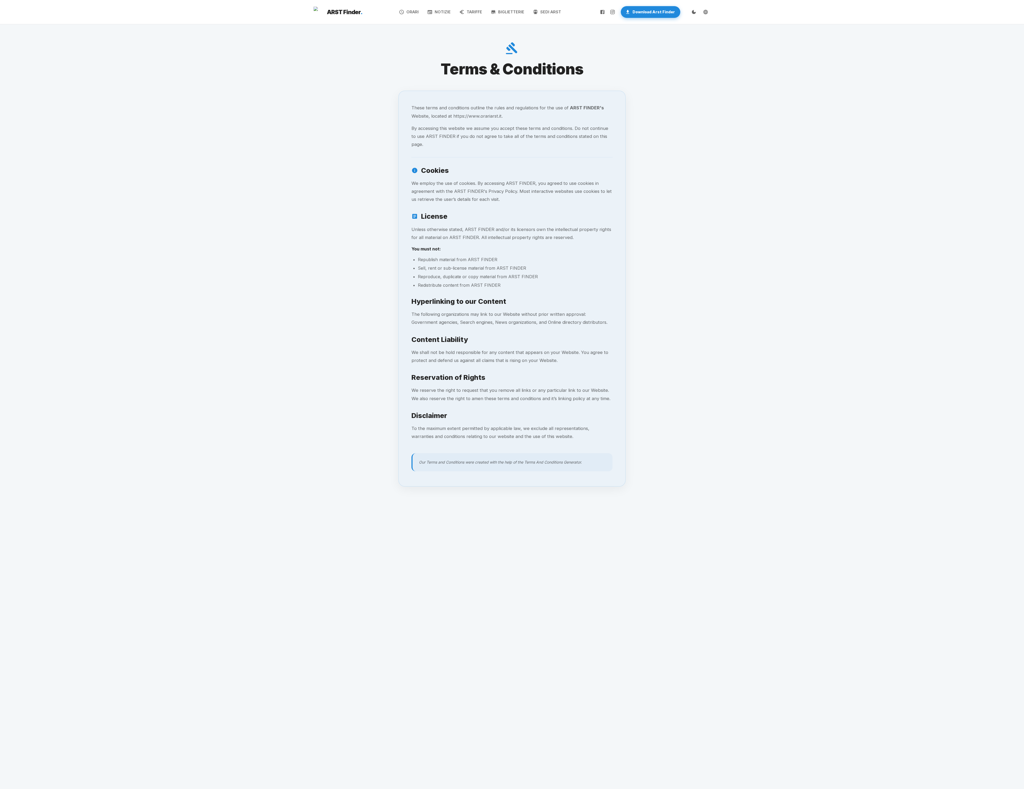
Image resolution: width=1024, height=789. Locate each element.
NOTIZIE (443, 12)
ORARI (412, 12)
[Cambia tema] (694, 12)
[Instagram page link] (613, 12)
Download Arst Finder (654, 12)
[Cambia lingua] (705, 12)
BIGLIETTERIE (511, 12)
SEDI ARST (550, 12)
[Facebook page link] (602, 12)
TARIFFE (474, 12)
